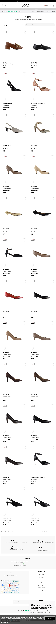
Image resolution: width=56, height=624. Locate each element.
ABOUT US (41, 580)
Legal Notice (41, 585)
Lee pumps (6, 105)
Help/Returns (41, 574)
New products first (40, 24)
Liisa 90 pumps (7, 188)
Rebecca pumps (7, 147)
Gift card (41, 590)
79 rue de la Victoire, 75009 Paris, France (19, 561)
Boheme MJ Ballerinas (37, 64)
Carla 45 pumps (7, 271)
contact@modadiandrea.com (43, 550)
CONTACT (41, 577)
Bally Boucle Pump (8, 64)
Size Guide (41, 582)
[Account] (50, 5)
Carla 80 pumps (35, 147)
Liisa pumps (6, 230)
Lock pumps (34, 105)
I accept (50, 618)
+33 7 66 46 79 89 (43, 549)
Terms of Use (41, 587)
